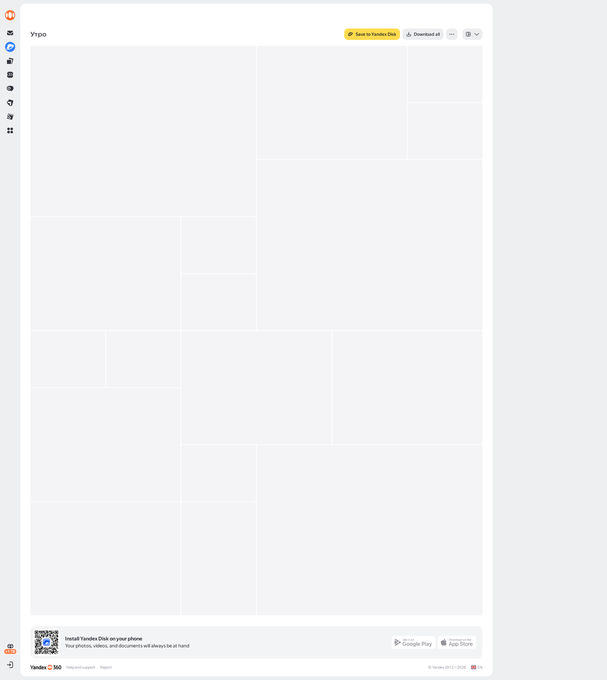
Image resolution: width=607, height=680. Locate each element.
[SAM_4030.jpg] (105, 444)
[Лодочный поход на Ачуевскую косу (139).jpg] (105, 273)
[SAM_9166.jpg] (218, 558)
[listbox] (472, 34)
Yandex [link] (438, 667)
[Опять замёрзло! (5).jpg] (445, 131)
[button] (10, 130)
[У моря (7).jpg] (332, 102)
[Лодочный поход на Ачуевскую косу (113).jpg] (369, 245)
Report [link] (106, 667)
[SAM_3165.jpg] (143, 359)
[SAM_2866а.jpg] (407, 387)
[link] (10, 15)
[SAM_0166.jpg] (369, 530)
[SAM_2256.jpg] (67, 359)
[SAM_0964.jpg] (218, 302)
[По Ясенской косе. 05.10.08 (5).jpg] (218, 245)
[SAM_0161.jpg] (218, 473)
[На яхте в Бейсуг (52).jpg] (445, 74)
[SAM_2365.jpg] (256, 387)
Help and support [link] (80, 667)
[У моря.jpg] (143, 131)
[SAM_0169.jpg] (105, 558)
